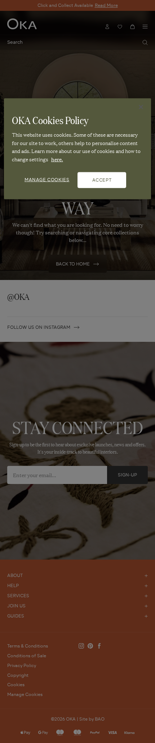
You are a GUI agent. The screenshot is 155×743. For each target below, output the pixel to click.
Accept (102, 180)
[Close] (141, 107)
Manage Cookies (47, 179)
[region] (77, 148)
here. (57, 159)
